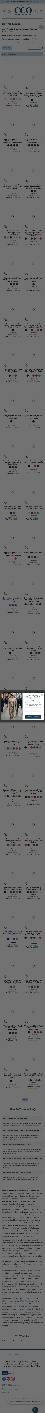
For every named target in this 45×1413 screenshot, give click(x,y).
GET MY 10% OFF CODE (33, 716)
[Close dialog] (42, 695)
